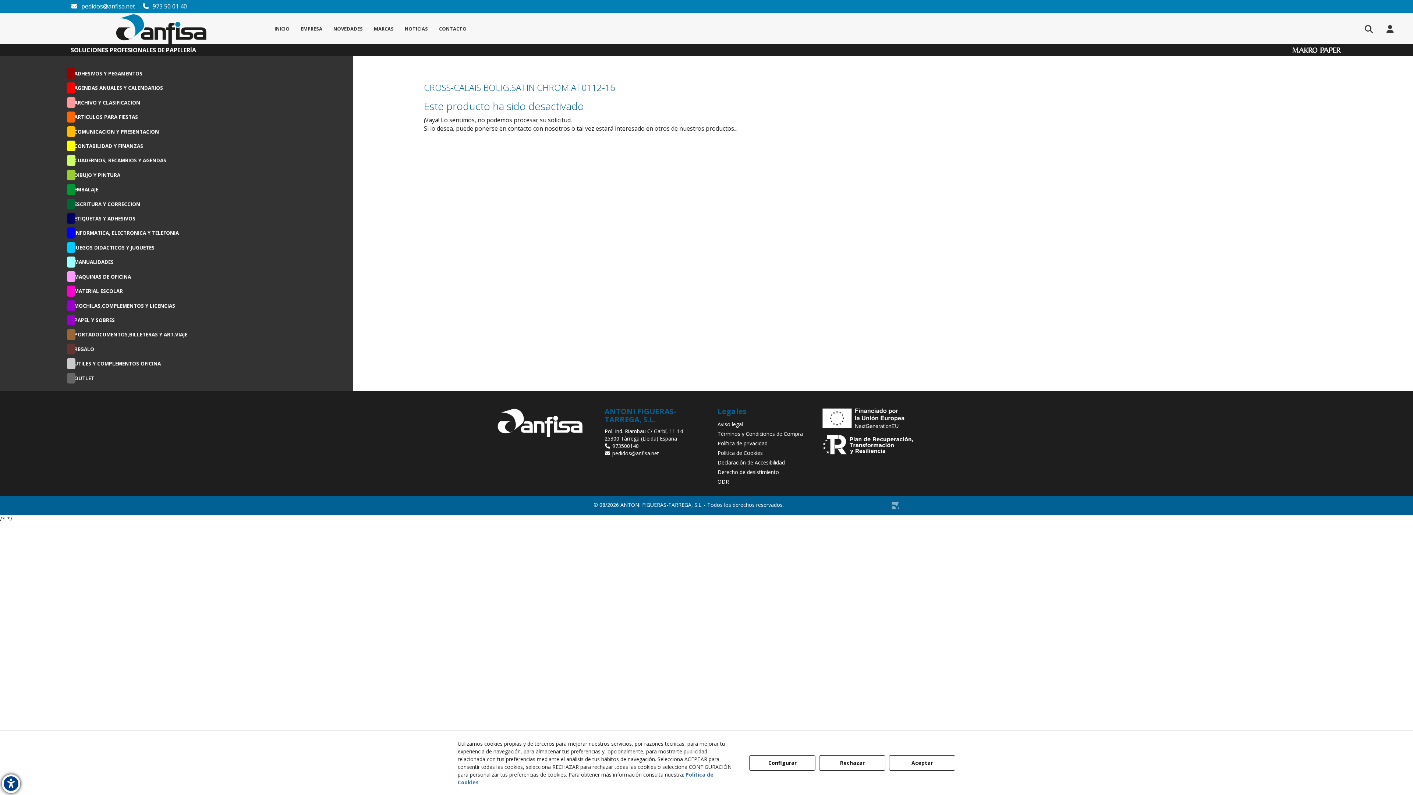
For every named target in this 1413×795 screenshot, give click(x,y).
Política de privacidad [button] (743, 443)
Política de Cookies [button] (740, 452)
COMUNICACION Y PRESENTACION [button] (116, 131)
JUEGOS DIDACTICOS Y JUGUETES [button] (114, 247)
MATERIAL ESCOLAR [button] (98, 290)
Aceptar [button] (922, 762)
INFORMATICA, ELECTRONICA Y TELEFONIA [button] (126, 232)
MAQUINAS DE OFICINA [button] (102, 276)
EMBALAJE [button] (86, 189)
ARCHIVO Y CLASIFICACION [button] (107, 102)
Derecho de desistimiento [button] (748, 472)
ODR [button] (723, 481)
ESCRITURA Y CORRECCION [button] (107, 204)
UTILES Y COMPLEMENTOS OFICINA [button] (117, 363)
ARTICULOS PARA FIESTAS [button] (106, 116)
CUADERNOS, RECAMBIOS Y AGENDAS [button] (120, 160)
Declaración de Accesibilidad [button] (751, 462)
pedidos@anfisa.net (107, 6)
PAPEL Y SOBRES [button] (94, 320)
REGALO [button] (84, 349)
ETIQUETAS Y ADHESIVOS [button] (104, 218)
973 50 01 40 (169, 6)
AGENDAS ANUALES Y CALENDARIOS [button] (118, 87)
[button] (161, 28)
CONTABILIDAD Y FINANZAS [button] (108, 145)
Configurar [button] (782, 762)
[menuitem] (282, 29)
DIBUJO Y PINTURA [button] (97, 175)
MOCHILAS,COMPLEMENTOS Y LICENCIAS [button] (124, 305)
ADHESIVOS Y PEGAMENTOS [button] (108, 73)
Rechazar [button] (852, 762)
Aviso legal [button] (730, 424)
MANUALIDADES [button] (94, 261)
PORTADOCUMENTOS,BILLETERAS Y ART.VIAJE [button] (130, 334)
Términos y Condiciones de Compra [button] (760, 433)
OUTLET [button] (84, 378)
